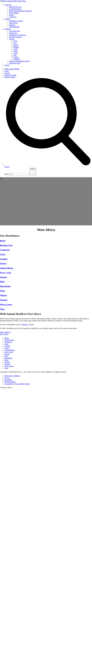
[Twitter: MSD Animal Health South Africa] (46, 484)
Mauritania (8, 358)
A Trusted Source (15, 9)
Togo (6, 368)
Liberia (7, 354)
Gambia (7, 346)
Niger (6, 360)
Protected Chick (14, 63)
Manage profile (9, 77)
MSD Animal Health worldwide (20, 11)
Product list (13, 33)
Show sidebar (5, 332)
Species (11, 39)
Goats (15, 53)
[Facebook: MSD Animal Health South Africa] (46, 576)
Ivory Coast (8, 352)
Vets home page (14, 31)
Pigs (14, 55)
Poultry (16, 57)
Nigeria (7, 362)
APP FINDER (14, 27)
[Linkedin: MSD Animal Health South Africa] (46, 668)
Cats (15, 43)
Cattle (15, 49)
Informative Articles (16, 21)
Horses (15, 45)
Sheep (15, 51)
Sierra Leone (9, 366)
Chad (6, 344)
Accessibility (9, 384)
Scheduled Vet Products (17, 35)
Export (11, 15)
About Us (7, 5)
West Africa (4, 334)
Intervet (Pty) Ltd (15, 7)
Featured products (15, 37)
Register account (10, 75)
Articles (7, 19)
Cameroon (8, 342)
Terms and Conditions (12, 376)
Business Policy (10, 382)
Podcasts (12, 25)
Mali (6, 356)
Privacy (7, 378)
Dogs (15, 41)
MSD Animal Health (11, 69)
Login (6, 71)
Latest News (13, 23)
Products (7, 29)
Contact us (12, 17)
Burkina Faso (9, 340)
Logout (7, 73)
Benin (6, 338)
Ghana (6, 348)
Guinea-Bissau (9, 350)
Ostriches (16, 59)
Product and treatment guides (19, 61)
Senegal (7, 364)
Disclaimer (8, 380)
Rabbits (16, 47)
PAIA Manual (14, 13)
